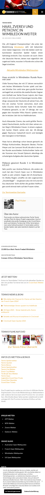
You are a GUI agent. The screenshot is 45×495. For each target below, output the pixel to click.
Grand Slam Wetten (36, 283)
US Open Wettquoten (13, 457)
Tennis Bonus (6, 365)
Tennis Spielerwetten (9, 361)
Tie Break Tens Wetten (9, 374)
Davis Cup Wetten (8, 371)
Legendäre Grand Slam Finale (12, 378)
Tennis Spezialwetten (9, 367)
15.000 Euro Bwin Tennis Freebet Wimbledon (18, 247)
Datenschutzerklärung (31, 491)
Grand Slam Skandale (9, 380)
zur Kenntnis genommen (13, 491)
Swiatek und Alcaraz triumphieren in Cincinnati (21, 316)
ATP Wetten (9, 419)
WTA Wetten (9, 423)
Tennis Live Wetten (8, 369)
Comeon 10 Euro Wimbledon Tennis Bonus (17, 256)
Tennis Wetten (17, 13)
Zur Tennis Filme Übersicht (22, 346)
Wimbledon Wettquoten (14, 453)
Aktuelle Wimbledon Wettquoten (22, 70)
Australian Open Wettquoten (15, 445)
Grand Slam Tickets (8, 382)
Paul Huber (16, 38)
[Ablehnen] (42, 481)
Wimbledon (19, 47)
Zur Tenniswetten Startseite (13, 192)
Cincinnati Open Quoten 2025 (14, 321)
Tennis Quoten (6, 363)
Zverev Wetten (10, 427)
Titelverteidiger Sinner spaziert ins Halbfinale (20, 306)
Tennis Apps (5, 376)
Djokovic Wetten (11, 432)
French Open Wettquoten (14, 449)
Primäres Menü (42, 12)
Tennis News (7, 23)
